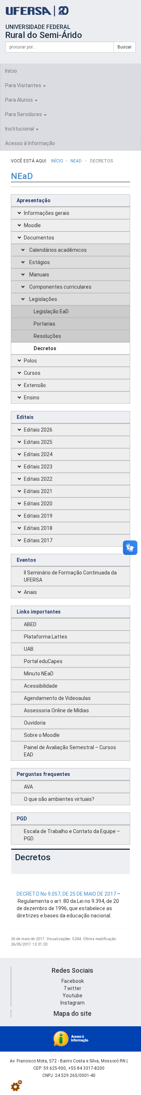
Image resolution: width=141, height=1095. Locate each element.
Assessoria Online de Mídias (56, 710)
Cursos (32, 373)
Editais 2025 (38, 442)
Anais (30, 592)
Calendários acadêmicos (58, 250)
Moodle (32, 225)
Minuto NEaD (39, 673)
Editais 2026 (38, 430)
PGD (22, 819)
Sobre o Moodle (42, 735)
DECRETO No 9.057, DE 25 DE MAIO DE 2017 (66, 894)
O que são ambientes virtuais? (59, 799)
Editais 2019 (38, 516)
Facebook (72, 981)
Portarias (44, 324)
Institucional (20, 129)
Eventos (26, 560)
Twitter (72, 988)
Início (11, 71)
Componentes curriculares (60, 287)
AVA (28, 787)
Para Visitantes (23, 85)
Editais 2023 (38, 467)
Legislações (43, 299)
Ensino (31, 397)
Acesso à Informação (30, 143)
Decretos (45, 348)
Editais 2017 (38, 540)
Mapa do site (72, 1013)
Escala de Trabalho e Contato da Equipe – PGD (72, 834)
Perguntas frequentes (43, 774)
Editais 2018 (38, 528)
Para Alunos (19, 100)
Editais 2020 (38, 503)
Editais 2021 (38, 491)
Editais (25, 417)
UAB (29, 649)
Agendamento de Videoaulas (57, 698)
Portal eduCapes (43, 661)
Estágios (39, 262)
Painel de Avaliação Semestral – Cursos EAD (70, 750)
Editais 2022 (38, 479)
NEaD (76, 161)
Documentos (39, 238)
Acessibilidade (40, 686)
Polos (30, 361)
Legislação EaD (51, 311)
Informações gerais (46, 213)
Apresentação (34, 200)
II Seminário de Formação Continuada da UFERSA (70, 576)
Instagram (72, 1003)
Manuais (39, 274)
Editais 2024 (38, 454)
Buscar (125, 47)
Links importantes (39, 612)
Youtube (72, 995)
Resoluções (47, 336)
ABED (30, 624)
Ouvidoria (35, 723)
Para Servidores (24, 114)
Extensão (35, 385)
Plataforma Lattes (45, 637)
